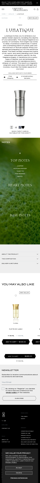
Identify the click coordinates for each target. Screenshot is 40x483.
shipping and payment (28, 439)
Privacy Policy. (11, 462)
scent (23, 418)
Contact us (6, 428)
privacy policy (26, 435)
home (4, 14)
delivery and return (28, 442)
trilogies (24, 416)
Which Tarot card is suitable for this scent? (20, 132)
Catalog (11, 14)
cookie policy (26, 437)
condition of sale (27, 431)
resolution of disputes (29, 444)
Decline (19, 473)
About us (5, 439)
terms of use (25, 433)
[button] (37, 9)
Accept (19, 468)
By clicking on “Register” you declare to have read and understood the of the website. (20, 390)
